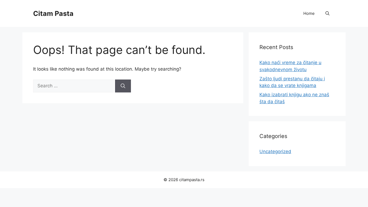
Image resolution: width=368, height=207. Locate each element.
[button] (327, 13)
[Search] (123, 86)
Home (309, 13)
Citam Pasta (53, 13)
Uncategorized (275, 151)
